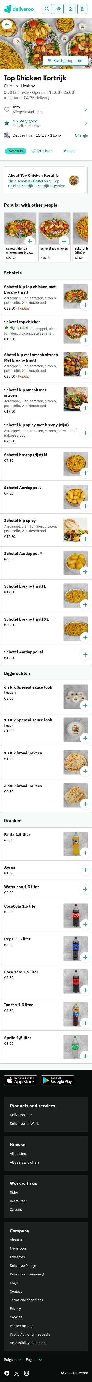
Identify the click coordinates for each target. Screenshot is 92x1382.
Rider (14, 1192)
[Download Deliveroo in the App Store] (20, 1080)
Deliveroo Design (23, 1265)
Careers (16, 1209)
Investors (17, 1257)
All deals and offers (24, 1162)
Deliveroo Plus (21, 1115)
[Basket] (59, 9)
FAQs (14, 1283)
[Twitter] (17, 1373)
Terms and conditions (26, 1300)
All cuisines (19, 1154)
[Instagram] (26, 1373)
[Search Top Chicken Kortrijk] (47, 9)
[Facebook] (7, 1373)
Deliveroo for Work (24, 1123)
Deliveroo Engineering (27, 1274)
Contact (16, 1291)
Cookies (16, 1317)
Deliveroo (19, 9)
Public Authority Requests (30, 1334)
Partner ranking (21, 1326)
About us (17, 1240)
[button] (44, 180)
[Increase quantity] (30, 241)
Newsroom (18, 1248)
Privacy (15, 1308)
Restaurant (18, 1201)
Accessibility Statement (28, 1343)
